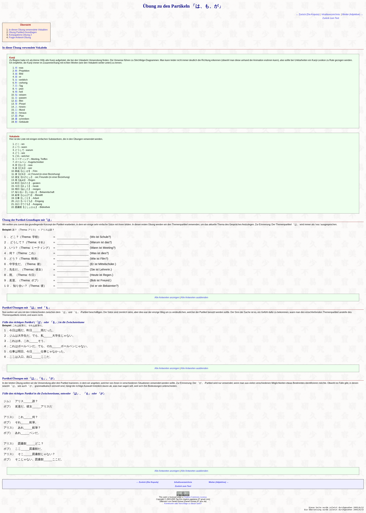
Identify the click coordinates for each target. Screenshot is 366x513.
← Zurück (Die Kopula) (307, 14)
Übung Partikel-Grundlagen (23, 32)
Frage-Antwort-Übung (20, 37)
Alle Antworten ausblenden (194, 297)
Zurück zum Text (330, 18)
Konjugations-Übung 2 (20, 35)
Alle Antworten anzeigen (167, 297)
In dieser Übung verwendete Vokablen (28, 29)
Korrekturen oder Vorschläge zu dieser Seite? (183, 503)
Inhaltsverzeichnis (331, 14)
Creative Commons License (195, 497)
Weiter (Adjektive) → (352, 14)
